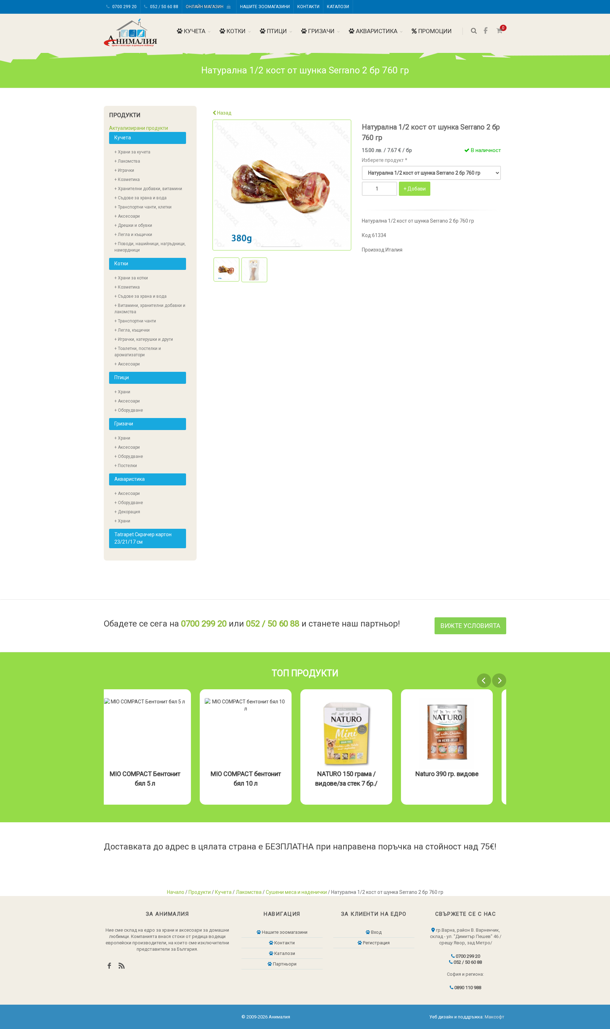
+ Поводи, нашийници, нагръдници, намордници (150, 247)
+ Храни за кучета (132, 152)
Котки (235, 31)
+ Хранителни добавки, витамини (148, 188)
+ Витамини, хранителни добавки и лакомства (149, 308)
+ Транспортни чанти (135, 321)
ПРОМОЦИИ (434, 31)
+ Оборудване (128, 410)
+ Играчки (124, 170)
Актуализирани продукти (138, 128)
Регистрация (376, 942)
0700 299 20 (124, 6)
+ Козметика (127, 179)
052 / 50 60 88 (163, 6)
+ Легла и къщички (133, 234)
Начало (175, 892)
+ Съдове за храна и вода (140, 197)
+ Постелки (125, 465)
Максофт (494, 1016)
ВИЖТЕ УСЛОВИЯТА (470, 625)
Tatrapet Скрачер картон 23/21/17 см (143, 538)
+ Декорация (127, 511)
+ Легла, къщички (132, 330)
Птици (276, 31)
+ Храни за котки (131, 278)
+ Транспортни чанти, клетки (143, 207)
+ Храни (122, 391)
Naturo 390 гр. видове (460, 773)
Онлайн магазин (206, 6)
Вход (376, 932)
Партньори (284, 964)
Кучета (194, 31)
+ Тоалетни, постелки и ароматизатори (137, 351)
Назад (224, 113)
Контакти (308, 6)
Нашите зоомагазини (265, 6)
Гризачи (321, 31)
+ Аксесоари (127, 216)
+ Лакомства (127, 161)
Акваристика (375, 31)
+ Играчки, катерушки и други (143, 339)
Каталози (338, 6)
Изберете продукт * (384, 160)
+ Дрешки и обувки (133, 225)
